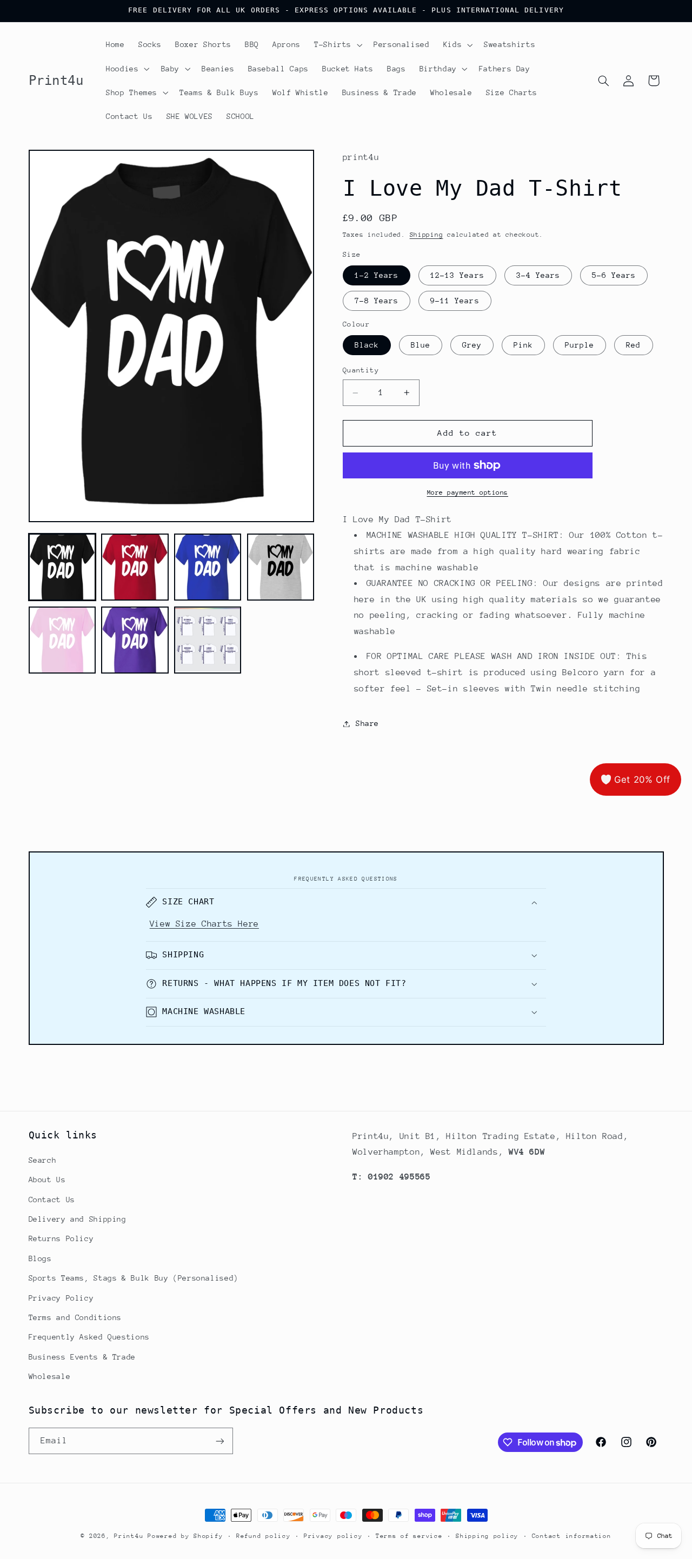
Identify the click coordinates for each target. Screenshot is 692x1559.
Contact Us (52, 1199)
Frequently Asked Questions (89, 1337)
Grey (472, 345)
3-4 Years (538, 275)
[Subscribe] (219, 1441)
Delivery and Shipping (78, 1219)
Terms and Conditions (75, 1317)
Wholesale (50, 1376)
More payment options (468, 492)
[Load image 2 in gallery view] (134, 567)
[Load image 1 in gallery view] (62, 567)
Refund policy (263, 1536)
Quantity (361, 371)
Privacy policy (333, 1536)
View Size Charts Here (204, 924)
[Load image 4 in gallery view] (280, 567)
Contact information (571, 1536)
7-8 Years (376, 301)
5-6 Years (614, 275)
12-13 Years (457, 275)
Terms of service (409, 1536)
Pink (523, 345)
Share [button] (367, 723)
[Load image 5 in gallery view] (62, 640)
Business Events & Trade (82, 1357)
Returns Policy (61, 1239)
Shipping (426, 235)
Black (367, 345)
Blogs (40, 1258)
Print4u (128, 1536)
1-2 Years (376, 275)
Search (43, 1160)
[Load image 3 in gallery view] (207, 567)
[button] (337, 45)
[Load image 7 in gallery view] (207, 640)
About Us (47, 1179)
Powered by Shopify (185, 1536)
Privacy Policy (61, 1298)
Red (633, 345)
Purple (579, 345)
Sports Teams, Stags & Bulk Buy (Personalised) (133, 1278)
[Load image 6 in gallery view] (134, 640)
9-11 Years (455, 301)
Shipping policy (487, 1536)
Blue (420, 345)
